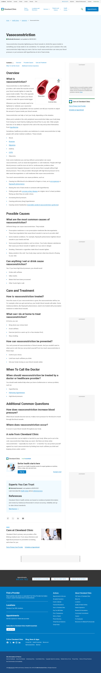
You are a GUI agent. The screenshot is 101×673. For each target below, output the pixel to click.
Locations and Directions (35, 9)
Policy (81, 92)
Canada (15, 1)
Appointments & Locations (41, 579)
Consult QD (28, 642)
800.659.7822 (22, 579)
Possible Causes (28, 62)
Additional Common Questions (30, 66)
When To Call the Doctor (12, 66)
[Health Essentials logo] (26, 458)
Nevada (31, 1)
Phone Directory (57, 619)
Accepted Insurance (58, 599)
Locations (77, 602)
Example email (57, 472)
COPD (11, 152)
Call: (10, 667)
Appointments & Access (59, 596)
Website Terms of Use (66, 659)
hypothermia (14, 127)
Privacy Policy (75, 659)
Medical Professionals (81, 1)
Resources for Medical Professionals (84, 622)
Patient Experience (80, 607)
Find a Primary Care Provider (77, 106)
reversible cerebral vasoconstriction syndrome (42, 205)
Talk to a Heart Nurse (60, 579)
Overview (18, 62)
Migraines (12, 145)
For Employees (79, 619)
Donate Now (96, 1)
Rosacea (12, 141)
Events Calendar (57, 602)
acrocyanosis (54, 181)
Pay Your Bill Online (58, 610)
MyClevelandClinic (30, 644)
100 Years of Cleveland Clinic (82, 596)
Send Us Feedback (10, 659)
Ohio (36, 1)
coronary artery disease (30, 191)
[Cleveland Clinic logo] (13, 458)
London (26, 1)
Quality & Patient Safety (81, 604)
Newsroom (46, 642)
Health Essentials (37, 642)
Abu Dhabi (9, 1)
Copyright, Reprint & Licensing (52, 659)
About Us (77, 599)
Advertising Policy (30, 659)
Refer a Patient (57, 616)
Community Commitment (81, 613)
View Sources (13, 509)
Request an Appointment (79, 579)
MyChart (72, 1)
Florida (20, 1)
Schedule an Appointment (76, 110)
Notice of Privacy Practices (85, 659)
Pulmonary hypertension (17, 393)
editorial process (38, 491)
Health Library (15, 20)
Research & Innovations (81, 610)
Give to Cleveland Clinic (59, 607)
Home (7, 20)
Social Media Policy (40, 659)
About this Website (20, 659)
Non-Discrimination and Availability (14, 661)
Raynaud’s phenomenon (16, 184)
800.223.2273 (65, 1)
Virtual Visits (56, 624)
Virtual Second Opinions (59, 622)
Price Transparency (58, 613)
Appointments (92, 9)
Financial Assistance (58, 604)
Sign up (22, 472)
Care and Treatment (41, 62)
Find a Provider (26, 9)
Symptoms (24, 20)
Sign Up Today (11, 629)
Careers (89, 1)
